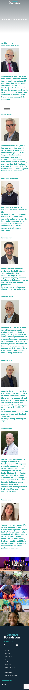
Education (7, 653)
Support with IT (9, 672)
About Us (7, 651)
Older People (8, 656)
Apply (6, 659)
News (6, 662)
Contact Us (8, 664)
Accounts (7, 670)
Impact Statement (10, 667)
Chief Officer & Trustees (11, 675)
